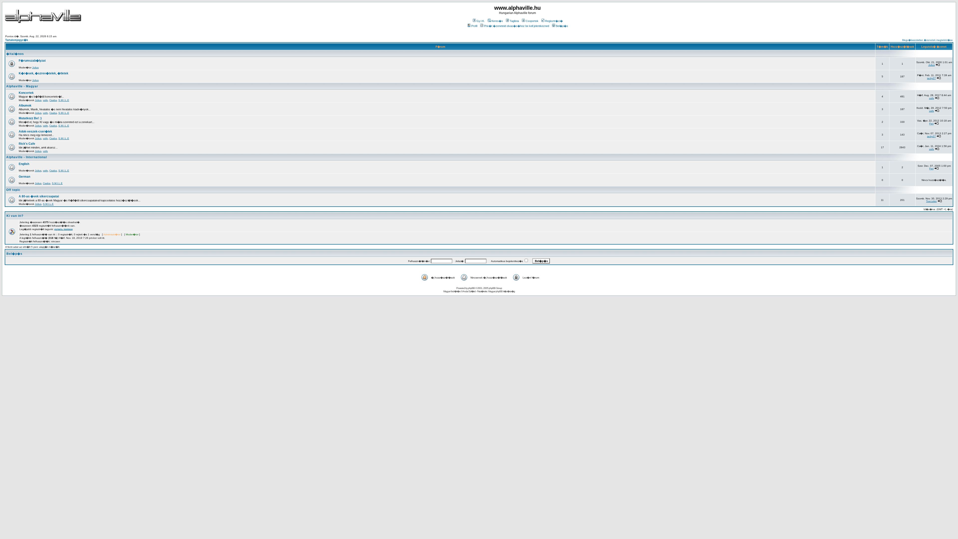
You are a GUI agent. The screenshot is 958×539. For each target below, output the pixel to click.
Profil (474, 25)
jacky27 (931, 78)
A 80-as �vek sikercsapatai (39, 196)
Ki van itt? (14, 216)
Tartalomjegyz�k (16, 39)
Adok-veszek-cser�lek (35, 131)
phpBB (471, 288)
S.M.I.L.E (63, 100)
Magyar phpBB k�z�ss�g (501, 291)
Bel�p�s (562, 25)
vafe (45, 100)
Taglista (514, 20)
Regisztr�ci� (554, 20)
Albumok (25, 105)
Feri (931, 123)
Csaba (53, 100)
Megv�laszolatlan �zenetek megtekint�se (927, 40)
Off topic (13, 190)
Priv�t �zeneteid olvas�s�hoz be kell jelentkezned (516, 25)
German (24, 176)
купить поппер (63, 229)
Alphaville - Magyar (22, 86)
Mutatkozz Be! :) (30, 118)
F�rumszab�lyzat (32, 60)
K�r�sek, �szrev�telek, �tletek (43, 73)
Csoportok (532, 20)
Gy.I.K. (481, 20)
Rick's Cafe (27, 143)
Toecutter (931, 201)
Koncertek (26, 93)
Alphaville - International (26, 157)
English (24, 164)
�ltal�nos (15, 54)
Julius (35, 67)
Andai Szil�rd (469, 291)
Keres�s (497, 20)
